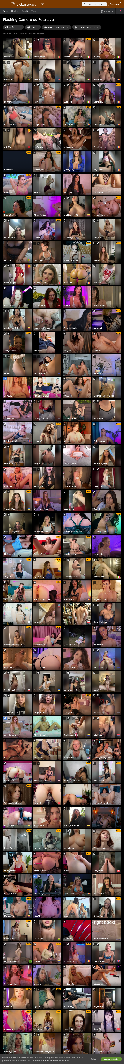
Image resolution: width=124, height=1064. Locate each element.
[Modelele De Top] (43, 4)
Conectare (114, 4)
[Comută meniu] (4, 4)
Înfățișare (13, 27)
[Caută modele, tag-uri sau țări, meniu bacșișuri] (120, 11)
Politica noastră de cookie (55, 1060)
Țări (33, 27)
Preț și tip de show (56, 27)
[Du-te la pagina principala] (23, 4)
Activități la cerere (87, 27)
